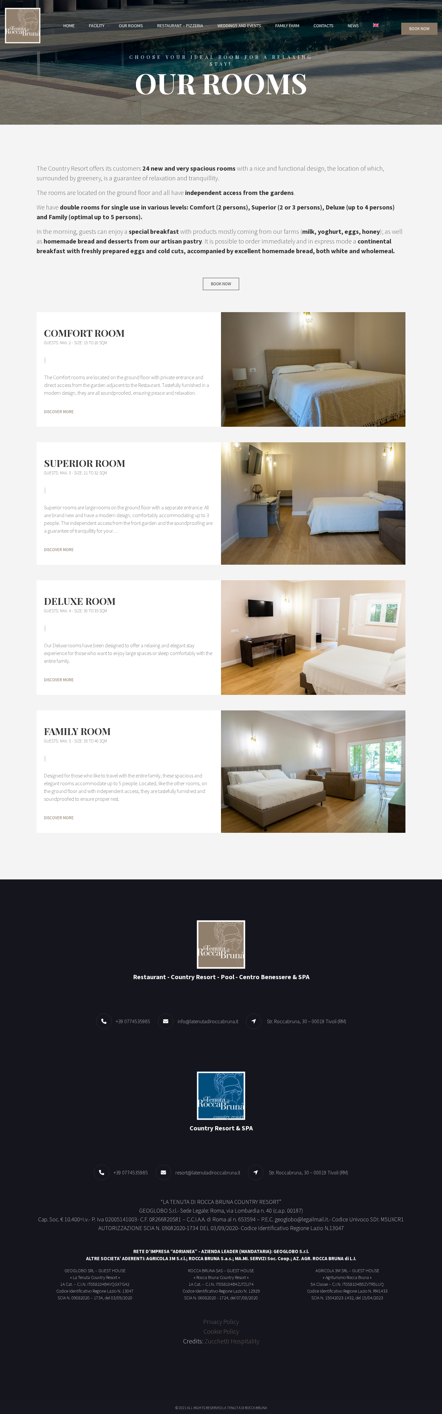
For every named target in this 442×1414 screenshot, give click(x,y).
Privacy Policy (221, 1322)
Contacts (324, 25)
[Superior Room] (313, 503)
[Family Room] (313, 771)
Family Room (77, 731)
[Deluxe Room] (313, 637)
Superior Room (84, 463)
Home (69, 25)
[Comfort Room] (313, 369)
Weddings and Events (239, 25)
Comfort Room (84, 332)
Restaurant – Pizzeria (180, 25)
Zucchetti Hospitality (231, 1341)
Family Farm (287, 25)
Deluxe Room (80, 600)
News (353, 25)
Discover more (59, 411)
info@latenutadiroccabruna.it (208, 1021)
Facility (97, 25)
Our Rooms (131, 25)
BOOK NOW (419, 28)
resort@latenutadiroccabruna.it (207, 1172)
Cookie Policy (221, 1331)
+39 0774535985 (133, 1021)
